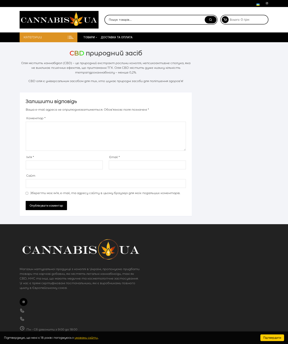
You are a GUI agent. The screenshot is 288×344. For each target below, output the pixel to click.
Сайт (30, 175)
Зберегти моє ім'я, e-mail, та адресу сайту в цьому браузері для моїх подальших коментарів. (105, 193)
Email (114, 157)
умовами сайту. (86, 338)
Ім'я (30, 157)
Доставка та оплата (116, 37)
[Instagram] (266, 3)
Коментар (36, 118)
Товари (89, 37)
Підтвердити (272, 337)
